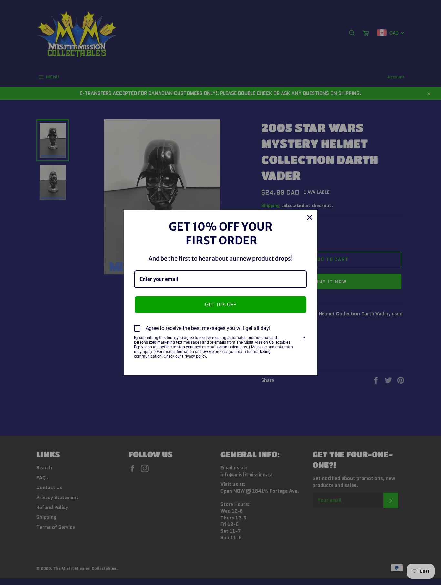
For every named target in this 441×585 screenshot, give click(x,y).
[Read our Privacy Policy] (303, 338)
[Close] (309, 217)
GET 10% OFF (220, 305)
